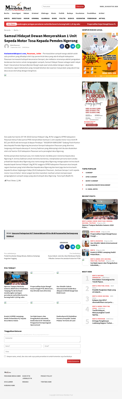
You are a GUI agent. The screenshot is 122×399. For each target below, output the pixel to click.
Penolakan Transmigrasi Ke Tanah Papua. (103, 281)
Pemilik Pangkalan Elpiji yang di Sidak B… (104, 291)
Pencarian (80, 6)
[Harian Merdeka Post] (18, 6)
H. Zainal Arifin (92, 189)
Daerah (89, 221)
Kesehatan (99, 241)
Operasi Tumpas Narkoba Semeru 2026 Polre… (98, 226)
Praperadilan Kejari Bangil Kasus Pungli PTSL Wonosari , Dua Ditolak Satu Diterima (41, 288)
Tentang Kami (46, 382)
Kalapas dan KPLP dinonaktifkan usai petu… (103, 301)
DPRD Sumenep (91, 177)
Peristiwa (93, 261)
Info (102, 259)
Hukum (95, 221)
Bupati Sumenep (92, 181)
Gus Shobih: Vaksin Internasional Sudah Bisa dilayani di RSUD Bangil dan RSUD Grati (67, 289)
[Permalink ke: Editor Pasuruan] (6, 46)
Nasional (85, 223)
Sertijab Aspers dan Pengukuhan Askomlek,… (103, 264)
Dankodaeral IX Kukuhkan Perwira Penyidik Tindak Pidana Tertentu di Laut (67, 318)
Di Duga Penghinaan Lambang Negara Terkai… (102, 322)
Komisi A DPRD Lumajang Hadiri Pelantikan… (103, 253)
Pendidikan (101, 319)
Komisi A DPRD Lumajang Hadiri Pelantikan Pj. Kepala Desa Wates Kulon (15, 318)
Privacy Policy (46, 376)
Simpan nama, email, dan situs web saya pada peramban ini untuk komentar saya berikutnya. (39, 356)
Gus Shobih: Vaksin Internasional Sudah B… (103, 244)
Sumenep (89, 173)
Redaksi (25, 382)
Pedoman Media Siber (12, 376)
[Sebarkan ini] (62, 46)
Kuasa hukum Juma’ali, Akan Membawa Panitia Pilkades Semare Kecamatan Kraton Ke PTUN (64, 255)
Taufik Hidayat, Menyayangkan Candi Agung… (101, 312)
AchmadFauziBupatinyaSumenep (98, 185)
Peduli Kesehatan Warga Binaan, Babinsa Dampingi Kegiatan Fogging (22, 255)
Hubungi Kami (9, 385)
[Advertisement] (42, 205)
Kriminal (109, 221)
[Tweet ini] (67, 46)
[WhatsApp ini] (78, 46)
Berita (84, 221)
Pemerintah (96, 277)
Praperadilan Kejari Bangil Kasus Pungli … (103, 235)
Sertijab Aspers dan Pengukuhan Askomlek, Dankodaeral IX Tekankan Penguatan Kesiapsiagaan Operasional (40, 320)
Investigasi (102, 221)
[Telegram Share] (72, 46)
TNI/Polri (92, 223)
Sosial (107, 286)
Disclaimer (8, 382)
